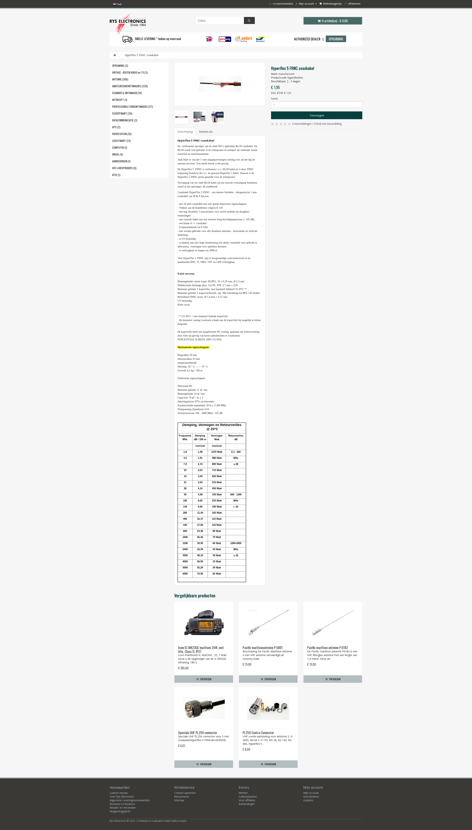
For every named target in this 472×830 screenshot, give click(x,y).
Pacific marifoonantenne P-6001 (263, 647)
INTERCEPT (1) (119, 100)
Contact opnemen (185, 793)
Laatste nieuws (119, 793)
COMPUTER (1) (119, 147)
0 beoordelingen (302, 123)
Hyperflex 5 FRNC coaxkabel (141, 55)
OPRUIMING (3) (120, 66)
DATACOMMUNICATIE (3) (124, 120)
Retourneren (181, 796)
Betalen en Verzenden (123, 807)
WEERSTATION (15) (121, 134)
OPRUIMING (336, 38)
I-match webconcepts (175, 820)
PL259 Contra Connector (258, 732)
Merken (243, 793)
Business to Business (122, 804)
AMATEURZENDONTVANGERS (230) (130, 86)
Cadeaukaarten (248, 796)
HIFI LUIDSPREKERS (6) (124, 168)
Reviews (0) (206, 131)
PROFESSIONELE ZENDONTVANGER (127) (132, 106)
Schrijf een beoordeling (327, 123)
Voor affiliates (247, 800)
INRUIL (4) (117, 154)
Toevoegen (316, 115)
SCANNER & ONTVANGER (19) (127, 93)
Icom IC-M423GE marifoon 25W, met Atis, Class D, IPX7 (201, 649)
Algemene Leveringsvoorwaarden (130, 800)
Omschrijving (185, 131)
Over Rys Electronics (122, 796)
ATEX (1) (116, 175)
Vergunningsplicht (120, 811)
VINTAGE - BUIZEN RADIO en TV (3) (130, 72)
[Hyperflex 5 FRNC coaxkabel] (220, 84)
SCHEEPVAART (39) (122, 113)
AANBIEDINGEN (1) (121, 161)
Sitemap (179, 800)
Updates (308, 800)
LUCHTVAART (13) (121, 141)
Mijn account (311, 793)
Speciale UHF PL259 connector (197, 732)
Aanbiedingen (247, 804)
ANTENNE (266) (120, 79)
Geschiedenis (311, 796)
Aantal (274, 98)
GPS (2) (116, 127)
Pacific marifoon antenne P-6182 (327, 647)
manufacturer (286, 74)
